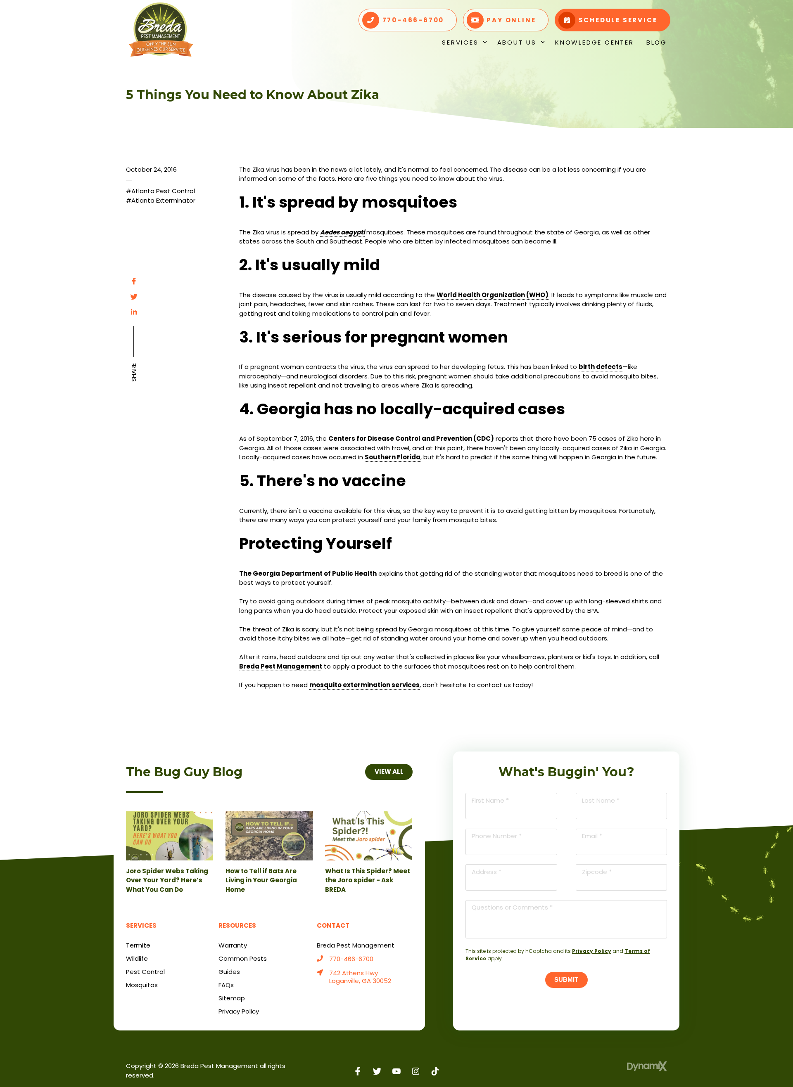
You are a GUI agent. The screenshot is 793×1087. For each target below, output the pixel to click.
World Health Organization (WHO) (492, 295)
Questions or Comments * (512, 907)
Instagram (415, 1071)
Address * (486, 871)
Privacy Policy (591, 951)
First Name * (490, 800)
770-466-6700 (351, 959)
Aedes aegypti (342, 232)
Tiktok (435, 1071)
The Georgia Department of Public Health (308, 573)
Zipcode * (597, 871)
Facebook (134, 281)
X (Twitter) (377, 1071)
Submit (566, 979)
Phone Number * (497, 836)
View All (388, 771)
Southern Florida (392, 457)
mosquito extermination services (364, 685)
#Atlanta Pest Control (160, 191)
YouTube (396, 1071)
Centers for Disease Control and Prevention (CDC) (411, 438)
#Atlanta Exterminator (160, 200)
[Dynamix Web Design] (647, 1066)
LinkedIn (134, 312)
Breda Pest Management (280, 666)
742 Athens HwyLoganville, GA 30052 (360, 977)
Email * (592, 836)
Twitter (134, 297)
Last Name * (601, 800)
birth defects (600, 366)
